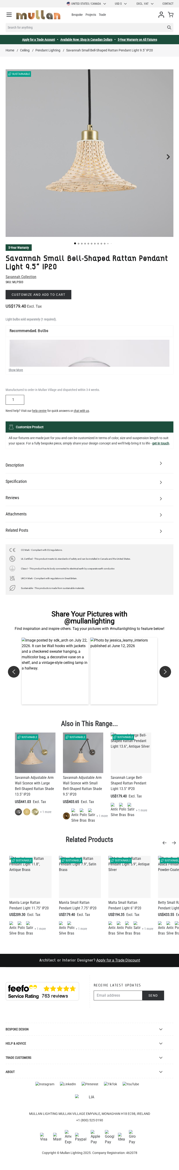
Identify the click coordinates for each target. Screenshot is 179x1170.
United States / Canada (86, 3)
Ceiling (25, 50)
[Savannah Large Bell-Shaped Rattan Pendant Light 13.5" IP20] (131, 753)
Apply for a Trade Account (38, 39)
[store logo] (38, 14)
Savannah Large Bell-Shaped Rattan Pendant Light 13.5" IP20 (128, 783)
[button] (75, 243)
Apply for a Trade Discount (118, 960)
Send (153, 995)
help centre (39, 411)
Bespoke (77, 15)
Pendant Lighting (47, 50)
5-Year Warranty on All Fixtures (137, 39)
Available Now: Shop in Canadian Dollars (86, 39)
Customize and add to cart (38, 294)
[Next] (175, 843)
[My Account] (161, 14)
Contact (167, 3)
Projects (91, 15)
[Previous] (166, 843)
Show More (16, 370)
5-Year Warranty (18, 247)
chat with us (81, 411)
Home (10, 50)
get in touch (160, 443)
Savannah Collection (21, 277)
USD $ (118, 3)
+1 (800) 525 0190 (89, 1120)
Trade (102, 15)
